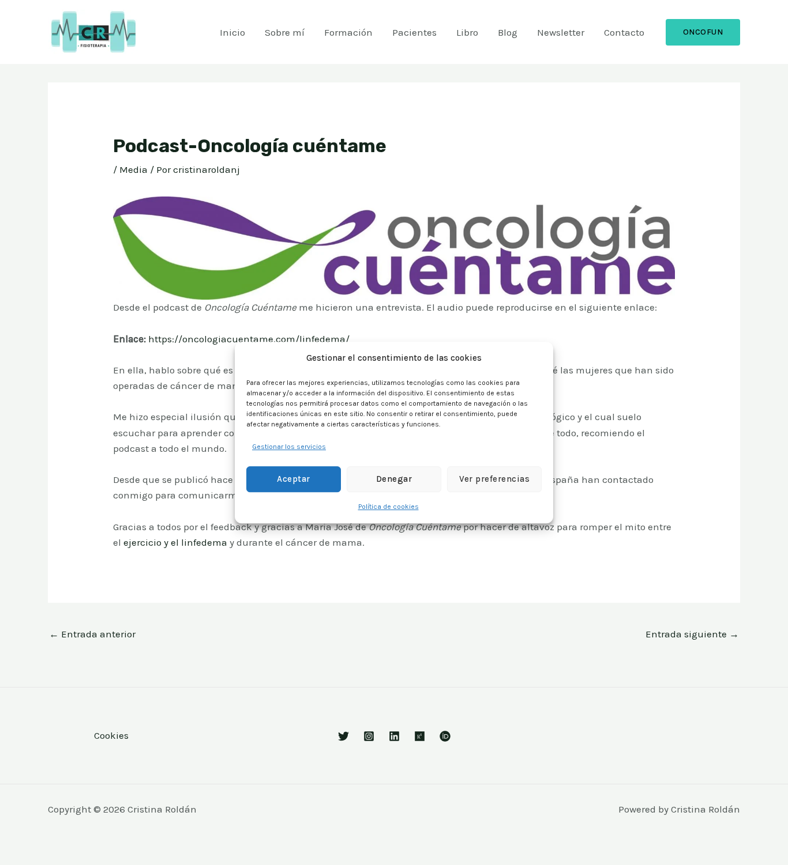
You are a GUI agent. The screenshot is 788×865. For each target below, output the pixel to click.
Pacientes (414, 32)
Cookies (111, 735)
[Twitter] (343, 736)
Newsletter (560, 32)
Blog (507, 32)
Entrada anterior (92, 634)
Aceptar (293, 479)
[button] (703, 32)
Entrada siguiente (692, 634)
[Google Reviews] (368, 736)
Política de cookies (388, 507)
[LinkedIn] (394, 736)
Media (133, 169)
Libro (467, 32)
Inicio (232, 32)
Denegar (394, 479)
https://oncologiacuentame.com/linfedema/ (249, 339)
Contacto (624, 32)
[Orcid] (445, 736)
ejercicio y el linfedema (175, 542)
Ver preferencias (494, 479)
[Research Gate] (419, 736)
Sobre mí (285, 32)
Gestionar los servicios (289, 447)
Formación (348, 32)
